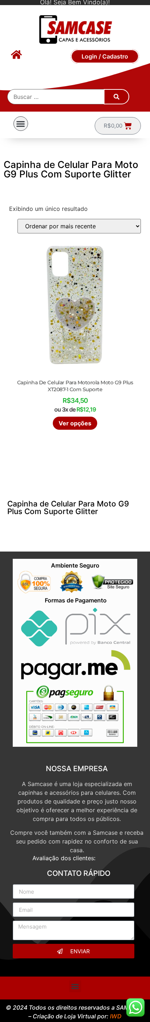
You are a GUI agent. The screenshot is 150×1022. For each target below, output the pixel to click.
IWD (116, 1016)
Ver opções (75, 423)
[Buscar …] (56, 96)
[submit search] (116, 96)
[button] (20, 123)
